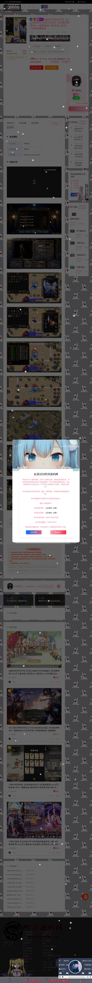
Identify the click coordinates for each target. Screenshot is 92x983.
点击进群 (33, 532)
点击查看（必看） (51, 508)
